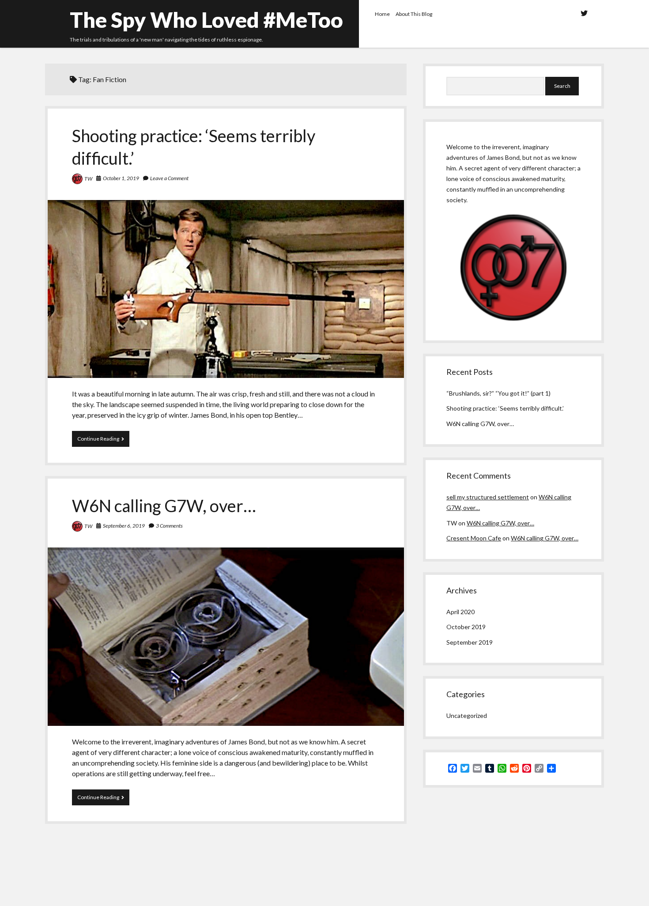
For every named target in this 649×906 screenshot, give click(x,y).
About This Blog (414, 14)
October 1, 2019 (121, 178)
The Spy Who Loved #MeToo (206, 19)
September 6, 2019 (124, 525)
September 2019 (469, 642)
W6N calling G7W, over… (164, 505)
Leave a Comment (169, 178)
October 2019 (466, 626)
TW (88, 178)
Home (382, 14)
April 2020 (460, 611)
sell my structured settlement (487, 497)
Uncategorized (466, 715)
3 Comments (169, 525)
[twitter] (584, 13)
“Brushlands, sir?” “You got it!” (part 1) (498, 393)
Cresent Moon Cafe (473, 538)
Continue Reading (95, 441)
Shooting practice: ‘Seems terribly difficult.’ (226, 289)
